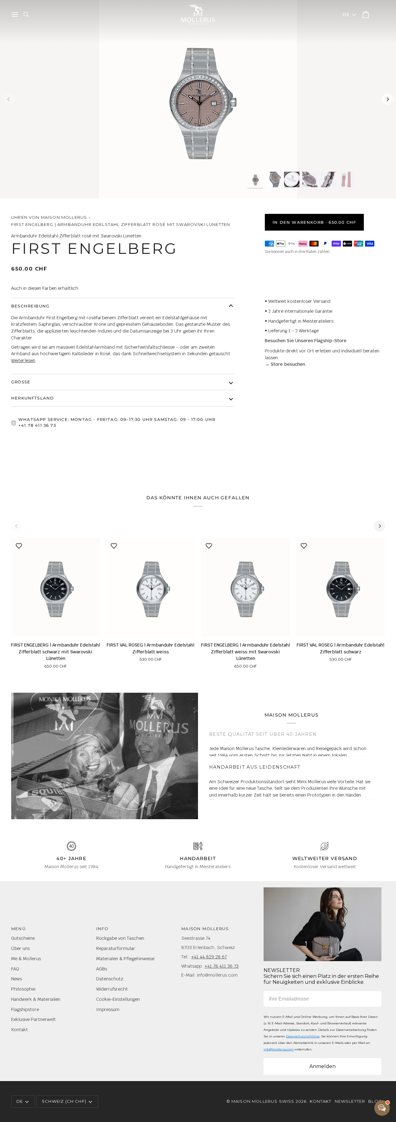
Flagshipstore (25, 1009)
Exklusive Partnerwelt (33, 1019)
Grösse (20, 381)
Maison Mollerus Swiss (263, 1101)
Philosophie (23, 989)
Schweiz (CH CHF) (64, 1101)
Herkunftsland (32, 397)
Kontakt (19, 1029)
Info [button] (102, 928)
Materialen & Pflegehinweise (125, 958)
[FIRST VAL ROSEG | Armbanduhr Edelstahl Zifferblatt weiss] (150, 587)
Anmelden (322, 1066)
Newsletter (350, 1101)
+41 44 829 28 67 (209, 957)
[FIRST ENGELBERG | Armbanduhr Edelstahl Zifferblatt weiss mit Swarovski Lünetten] (245, 587)
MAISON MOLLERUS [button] (205, 928)
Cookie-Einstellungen (118, 999)
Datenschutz (109, 979)
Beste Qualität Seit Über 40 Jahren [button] (262, 736)
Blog (375, 1101)
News (16, 979)
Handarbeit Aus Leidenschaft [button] (254, 758)
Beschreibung (30, 305)
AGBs (101, 969)
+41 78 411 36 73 (37, 425)
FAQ (15, 969)
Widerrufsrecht (112, 989)
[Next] (387, 99)
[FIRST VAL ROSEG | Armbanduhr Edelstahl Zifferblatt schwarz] (340, 587)
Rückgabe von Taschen (120, 938)
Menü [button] (18, 928)
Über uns (20, 948)
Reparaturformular (115, 948)
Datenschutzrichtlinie (303, 1036)
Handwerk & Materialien (35, 999)
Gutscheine (23, 938)
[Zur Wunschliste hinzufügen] (19, 545)
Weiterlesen (23, 360)
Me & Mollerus (26, 958)
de (346, 14)
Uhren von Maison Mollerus (49, 217)
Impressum (107, 1009)
